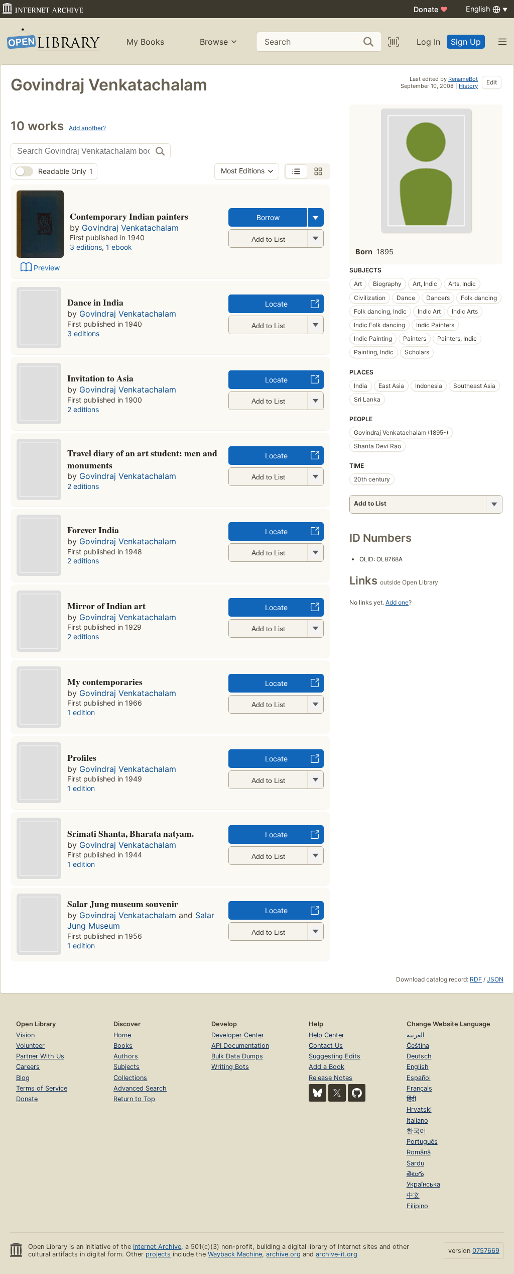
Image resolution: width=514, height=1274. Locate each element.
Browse (214, 42)
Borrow (268, 217)
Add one (397, 602)
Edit (491, 82)
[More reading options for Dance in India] (315, 325)
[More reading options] (316, 217)
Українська (423, 1184)
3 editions (86, 247)
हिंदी (411, 1099)
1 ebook (119, 247)
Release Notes (330, 1078)
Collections (130, 1078)
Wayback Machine (235, 1254)
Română (419, 1152)
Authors (125, 1056)
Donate (431, 9)
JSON (495, 979)
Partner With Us (40, 1056)
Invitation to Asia (100, 377)
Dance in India (95, 302)
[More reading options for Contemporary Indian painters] (315, 238)
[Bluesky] (317, 1093)
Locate (276, 304)
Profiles (81, 757)
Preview (47, 267)
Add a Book (326, 1066)
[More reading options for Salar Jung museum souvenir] (315, 931)
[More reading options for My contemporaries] (315, 704)
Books (123, 1045)
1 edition (81, 712)
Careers (28, 1066)
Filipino (417, 1206)
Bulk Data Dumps (237, 1056)
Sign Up (466, 42)
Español (419, 1078)
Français (419, 1088)
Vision (25, 1035)
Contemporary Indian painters (129, 216)
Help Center (326, 1035)
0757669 (485, 1250)
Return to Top (134, 1099)
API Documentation (240, 1045)
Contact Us (326, 1045)
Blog (23, 1078)
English (418, 1066)
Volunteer (30, 1045)
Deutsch (419, 1056)
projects (158, 1254)
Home (122, 1035)
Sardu (415, 1163)
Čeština (418, 1045)
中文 (413, 1195)
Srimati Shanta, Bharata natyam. (130, 833)
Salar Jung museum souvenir (122, 903)
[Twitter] (337, 1093)
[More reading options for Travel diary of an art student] (315, 476)
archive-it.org (336, 1254)
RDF (476, 979)
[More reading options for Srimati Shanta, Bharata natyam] (315, 855)
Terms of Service (41, 1088)
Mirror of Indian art (106, 605)
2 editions (83, 409)
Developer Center (237, 1035)
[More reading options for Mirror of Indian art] (315, 628)
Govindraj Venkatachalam (130, 228)
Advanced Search (140, 1088)
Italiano (417, 1120)
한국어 (416, 1131)
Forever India (93, 529)
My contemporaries (105, 681)
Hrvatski (419, 1109)
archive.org (283, 1254)
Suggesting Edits (334, 1056)
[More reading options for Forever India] (315, 552)
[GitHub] (356, 1093)
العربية (416, 1035)
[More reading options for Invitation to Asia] (315, 400)
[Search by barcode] (393, 41)
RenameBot (463, 78)
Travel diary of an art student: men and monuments (142, 458)
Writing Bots (230, 1066)
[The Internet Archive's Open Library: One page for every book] (52, 41)
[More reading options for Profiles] (315, 779)
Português (422, 1141)
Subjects (126, 1066)
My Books (145, 42)
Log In (428, 42)
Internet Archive (157, 1246)
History (468, 85)
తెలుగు (415, 1174)
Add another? (87, 128)
